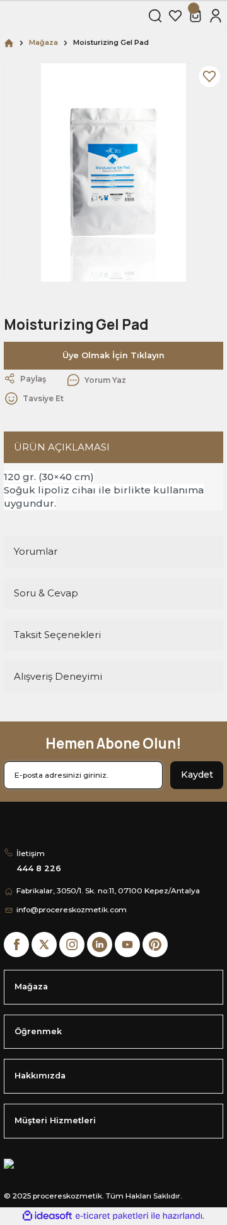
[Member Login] (215, 15)
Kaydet (197, 774)
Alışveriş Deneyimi (58, 676)
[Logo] (72, 15)
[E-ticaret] (112, 1216)
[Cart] (195, 15)
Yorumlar (35, 551)
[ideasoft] (47, 1216)
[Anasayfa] (9, 43)
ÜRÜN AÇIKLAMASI (62, 447)
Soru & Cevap (46, 593)
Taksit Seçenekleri (57, 635)
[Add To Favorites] (209, 76)
